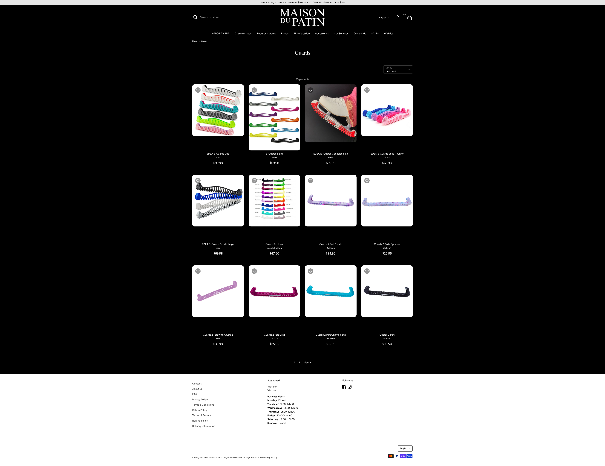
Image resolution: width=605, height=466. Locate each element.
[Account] (398, 17)
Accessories (322, 33)
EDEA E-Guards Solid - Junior (387, 153)
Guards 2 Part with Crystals (218, 334)
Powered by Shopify (268, 457)
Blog (279, 386)
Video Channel (285, 390)
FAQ (194, 394)
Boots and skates (266, 33)
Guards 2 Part (387, 334)
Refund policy (200, 420)
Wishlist (388, 33)
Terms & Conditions (203, 404)
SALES (375, 33)
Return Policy (199, 410)
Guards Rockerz (274, 244)
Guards (204, 41)
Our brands (360, 33)
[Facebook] (344, 387)
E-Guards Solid (274, 153)
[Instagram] (349, 387)
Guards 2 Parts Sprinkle (387, 244)
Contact (197, 383)
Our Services (341, 33)
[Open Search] (195, 17)
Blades (284, 33)
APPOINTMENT (220, 33)
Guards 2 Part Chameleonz (331, 334)
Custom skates (243, 33)
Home (194, 41)
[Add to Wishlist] (198, 90)
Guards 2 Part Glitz (274, 334)
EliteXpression (302, 33)
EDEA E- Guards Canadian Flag (330, 153)
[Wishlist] (404, 16)
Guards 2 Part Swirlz (330, 244)
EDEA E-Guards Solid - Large (218, 244)
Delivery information (203, 426)
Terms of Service (201, 415)
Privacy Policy (200, 399)
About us (197, 388)
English (382, 17)
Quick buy (218, 130)
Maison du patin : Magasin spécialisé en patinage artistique (233, 457)
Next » (307, 362)
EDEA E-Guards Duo (218, 153)
